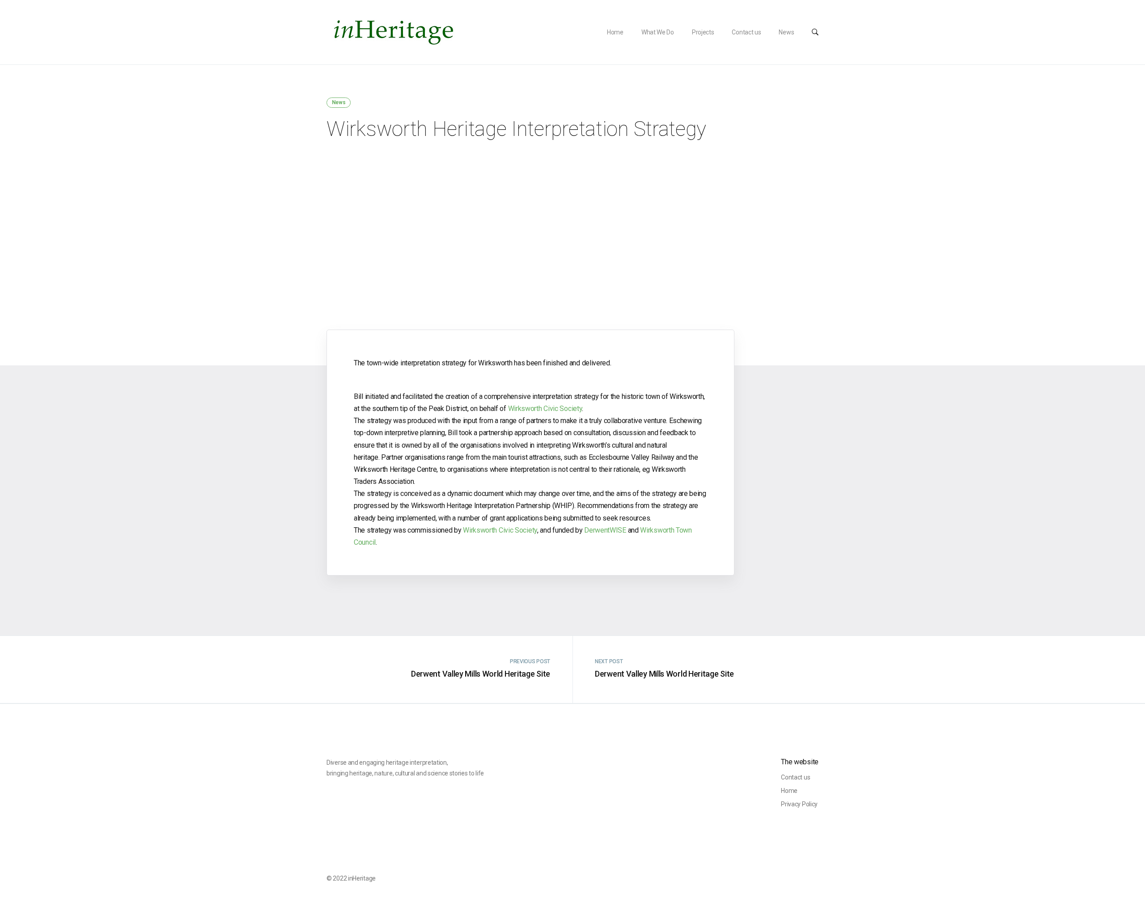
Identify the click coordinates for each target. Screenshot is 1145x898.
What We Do (657, 32)
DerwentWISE (605, 530)
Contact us (746, 32)
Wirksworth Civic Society (545, 408)
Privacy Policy (799, 804)
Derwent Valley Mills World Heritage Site (480, 673)
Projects (703, 32)
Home (615, 32)
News (786, 32)
